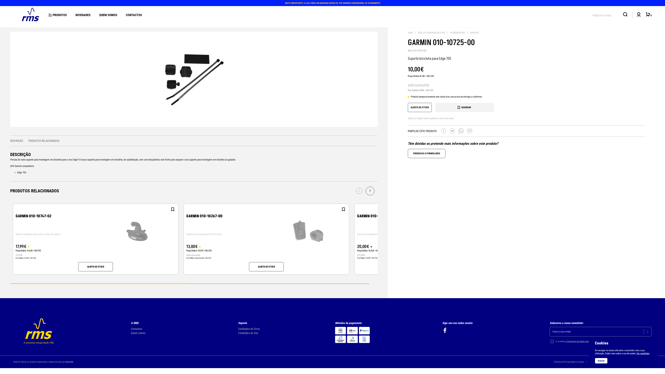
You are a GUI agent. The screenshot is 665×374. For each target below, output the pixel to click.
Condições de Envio (249, 329)
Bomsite (69, 361)
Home (410, 33)
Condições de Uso (248, 333)
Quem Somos (108, 15)
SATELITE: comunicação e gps (431, 33)
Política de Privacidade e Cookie (569, 361)
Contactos (134, 15)
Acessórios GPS (457, 33)
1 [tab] (100, 283)
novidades (83, 15)
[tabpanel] (95, 239)
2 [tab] (279, 283)
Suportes (474, 33)
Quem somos (138, 333)
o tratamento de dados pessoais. (579, 341)
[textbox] (606, 14)
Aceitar (601, 360)
